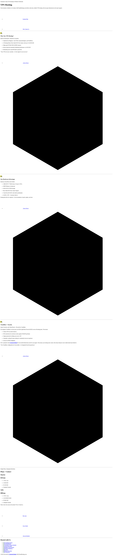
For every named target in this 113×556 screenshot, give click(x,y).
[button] (15, 19)
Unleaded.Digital (13, 342)
